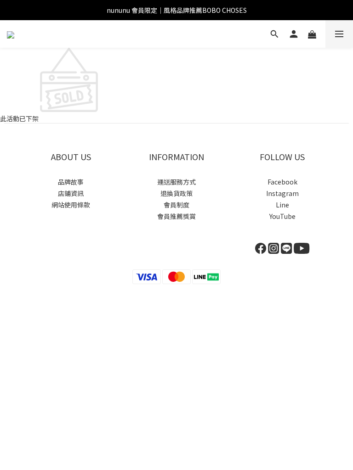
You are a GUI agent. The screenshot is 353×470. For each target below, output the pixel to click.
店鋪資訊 (71, 193)
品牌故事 (71, 181)
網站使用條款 (70, 204)
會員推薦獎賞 (176, 216)
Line (282, 204)
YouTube (282, 216)
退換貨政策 (176, 193)
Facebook (282, 181)
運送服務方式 (176, 181)
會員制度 (176, 204)
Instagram (282, 193)
